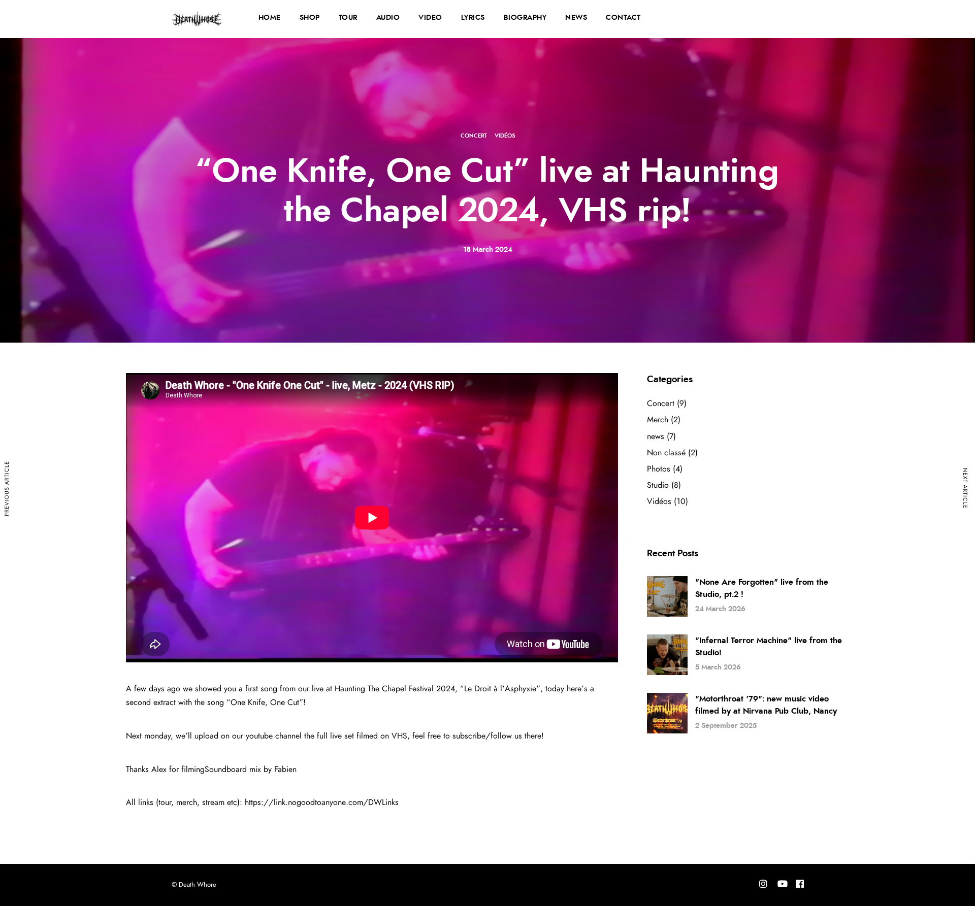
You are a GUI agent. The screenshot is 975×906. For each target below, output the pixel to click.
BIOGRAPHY (525, 17)
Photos (658, 469)
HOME (269, 17)
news (655, 436)
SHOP (310, 17)
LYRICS (473, 17)
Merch (657, 420)
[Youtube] (782, 885)
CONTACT (623, 17)
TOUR (348, 17)
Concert (474, 136)
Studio (658, 485)
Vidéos (505, 136)
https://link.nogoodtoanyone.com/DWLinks (322, 802)
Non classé (666, 453)
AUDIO (388, 17)
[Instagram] (763, 885)
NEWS (576, 17)
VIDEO (430, 17)
